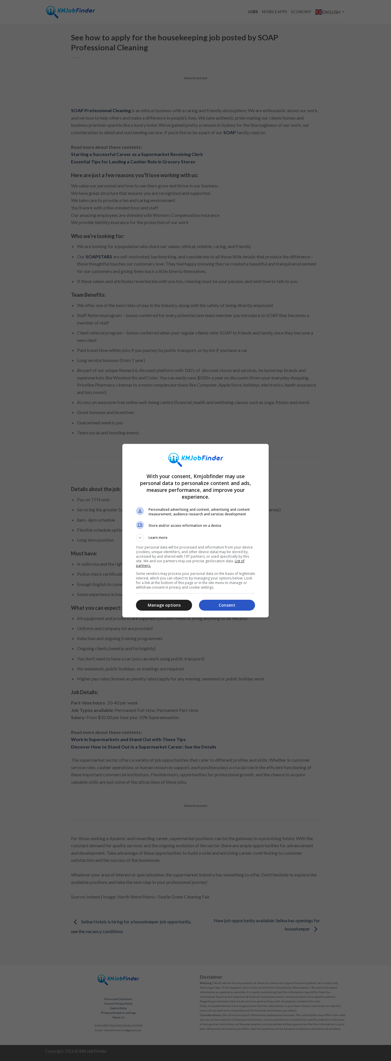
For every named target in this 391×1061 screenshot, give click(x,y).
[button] (195, 538)
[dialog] (195, 530)
